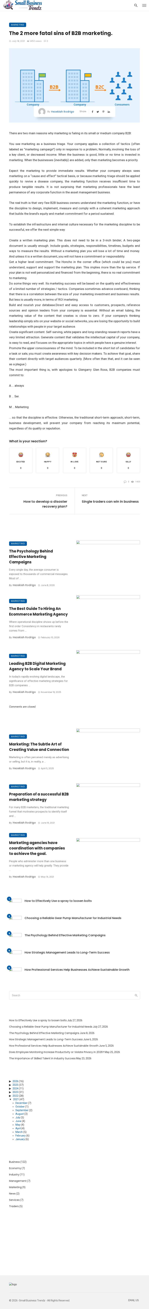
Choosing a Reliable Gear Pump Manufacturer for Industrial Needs (73, 918)
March (19, 1132)
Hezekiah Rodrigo (62, 111)
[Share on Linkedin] (109, 112)
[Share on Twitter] (98, 112)
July (17, 1117)
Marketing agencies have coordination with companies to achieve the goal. (37, 848)
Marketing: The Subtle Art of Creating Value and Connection (39, 747)
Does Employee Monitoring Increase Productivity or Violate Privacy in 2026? (56, 1052)
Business (14, 1162)
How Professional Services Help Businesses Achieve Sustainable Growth (77, 970)
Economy (15, 1168)
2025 (15, 1084)
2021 (16, 1099)
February (20, 1135)
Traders (14, 1206)
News (12, 1193)
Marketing (17, 24)
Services (14, 1200)
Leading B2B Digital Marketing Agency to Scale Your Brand (37, 666)
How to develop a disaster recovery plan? (45, 504)
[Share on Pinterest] (103, 112)
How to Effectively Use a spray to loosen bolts (58, 901)
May (17, 1124)
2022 (15, 1095)
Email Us (133, 1300)
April (18, 1128)
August (19, 1113)
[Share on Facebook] (93, 112)
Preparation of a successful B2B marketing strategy (39, 797)
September (22, 1110)
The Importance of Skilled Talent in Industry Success (42, 1058)
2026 (15, 1081)
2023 (15, 1092)
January (20, 1139)
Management (18, 1181)
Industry (14, 1174)
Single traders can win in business (110, 501)
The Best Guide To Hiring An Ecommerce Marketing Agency (38, 611)
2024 (15, 1088)
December (21, 1103)
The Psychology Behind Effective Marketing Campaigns (31, 557)
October (20, 1106)
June (18, 1121)
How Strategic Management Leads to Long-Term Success (67, 952)
